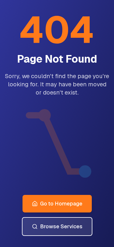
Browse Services (61, 226)
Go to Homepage (61, 203)
